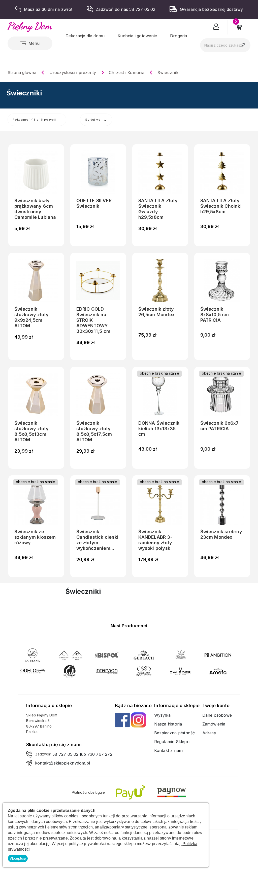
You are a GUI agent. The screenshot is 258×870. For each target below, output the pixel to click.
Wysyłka (162, 715)
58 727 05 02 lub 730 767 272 (82, 754)
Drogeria (178, 35)
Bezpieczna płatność (174, 732)
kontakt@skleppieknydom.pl (62, 763)
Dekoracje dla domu (85, 35)
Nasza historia (168, 724)
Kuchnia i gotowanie (137, 35)
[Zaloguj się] (216, 27)
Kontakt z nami (168, 750)
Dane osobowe (217, 715)
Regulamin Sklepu (171, 741)
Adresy (209, 732)
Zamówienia (213, 724)
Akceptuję (18, 858)
